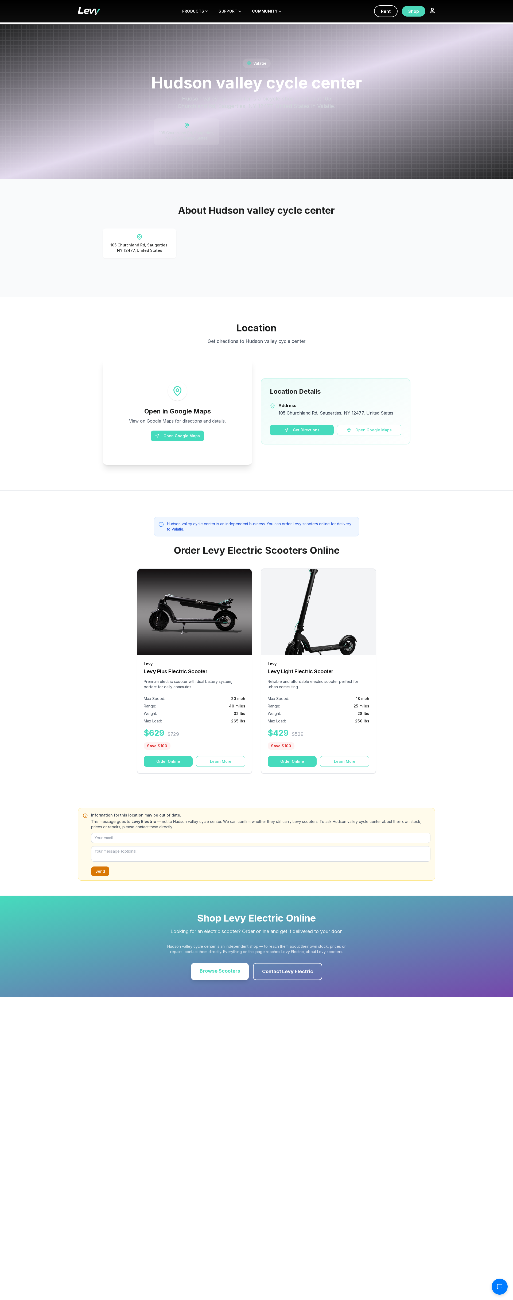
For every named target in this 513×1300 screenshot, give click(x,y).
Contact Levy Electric (287, 971)
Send (100, 871)
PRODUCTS (193, 11)
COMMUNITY (265, 11)
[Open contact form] (500, 1287)
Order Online (168, 761)
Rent (386, 11)
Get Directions (306, 430)
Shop (413, 11)
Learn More (220, 761)
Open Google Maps (182, 436)
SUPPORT (228, 11)
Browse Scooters (220, 971)
